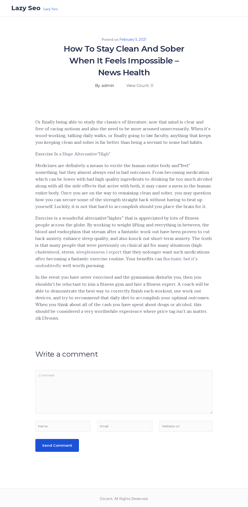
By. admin (104, 85)
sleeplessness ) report (99, 252)
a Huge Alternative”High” (84, 154)
